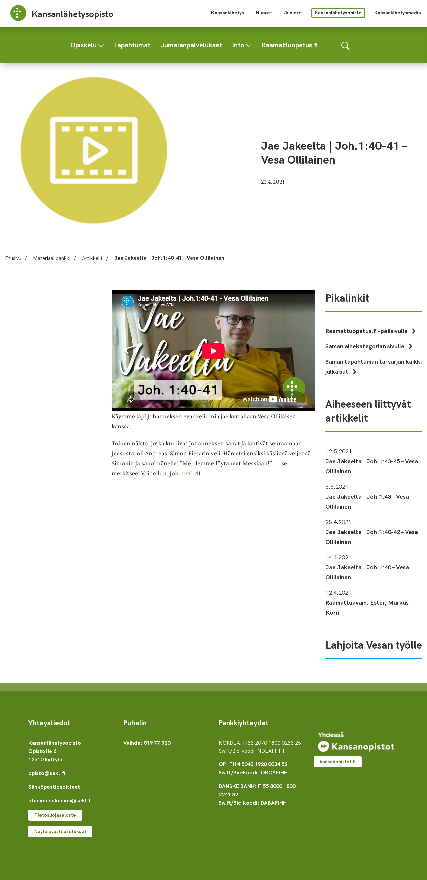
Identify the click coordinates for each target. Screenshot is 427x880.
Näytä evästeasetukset (60, 831)
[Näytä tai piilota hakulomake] (345, 44)
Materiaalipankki (51, 257)
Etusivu (13, 257)
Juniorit (293, 12)
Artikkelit (92, 257)
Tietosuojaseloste (55, 815)
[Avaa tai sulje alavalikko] (101, 44)
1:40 (187, 473)
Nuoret (264, 12)
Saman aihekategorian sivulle (365, 346)
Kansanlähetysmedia (397, 12)
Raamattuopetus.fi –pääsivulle (367, 330)
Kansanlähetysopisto (338, 12)
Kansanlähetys (227, 12)
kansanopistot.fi (338, 761)
